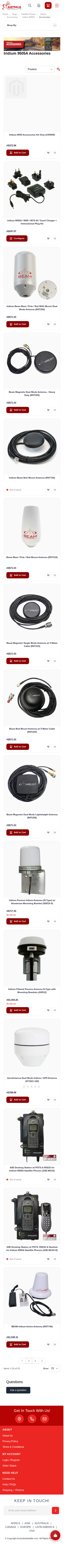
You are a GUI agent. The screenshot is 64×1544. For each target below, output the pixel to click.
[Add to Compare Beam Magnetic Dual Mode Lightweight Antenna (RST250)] (55, 832)
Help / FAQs (9, 1484)
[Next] (42, 1361)
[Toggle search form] (30, 5)
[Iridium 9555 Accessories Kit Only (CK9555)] (32, 103)
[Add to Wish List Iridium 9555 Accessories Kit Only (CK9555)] (48, 153)
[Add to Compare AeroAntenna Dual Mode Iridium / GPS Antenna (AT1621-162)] (55, 1100)
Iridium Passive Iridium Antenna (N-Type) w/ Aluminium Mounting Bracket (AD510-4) (32, 901)
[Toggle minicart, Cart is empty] (48, 5)
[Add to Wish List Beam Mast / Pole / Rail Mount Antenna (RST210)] (48, 575)
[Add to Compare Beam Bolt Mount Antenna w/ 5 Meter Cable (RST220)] (55, 747)
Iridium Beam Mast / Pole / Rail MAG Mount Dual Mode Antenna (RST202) (32, 307)
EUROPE (25, 1527)
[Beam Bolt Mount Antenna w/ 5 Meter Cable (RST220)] (32, 697)
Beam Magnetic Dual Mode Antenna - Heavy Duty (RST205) (32, 393)
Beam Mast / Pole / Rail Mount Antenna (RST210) (32, 557)
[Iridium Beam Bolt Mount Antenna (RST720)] (32, 446)
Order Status (9, 1465)
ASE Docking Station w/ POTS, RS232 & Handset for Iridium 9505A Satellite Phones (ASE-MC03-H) (32, 1248)
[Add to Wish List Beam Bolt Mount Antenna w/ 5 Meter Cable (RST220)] (48, 747)
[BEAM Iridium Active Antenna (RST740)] (32, 1295)
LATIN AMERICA (44, 1527)
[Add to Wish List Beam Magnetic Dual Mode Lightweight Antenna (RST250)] (48, 832)
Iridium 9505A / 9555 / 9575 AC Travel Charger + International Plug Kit (32, 222)
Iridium (43, 14)
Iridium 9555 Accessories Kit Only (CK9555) (32, 134)
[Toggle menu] (57, 5)
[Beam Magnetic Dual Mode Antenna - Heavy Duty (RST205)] (32, 361)
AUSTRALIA (42, 1523)
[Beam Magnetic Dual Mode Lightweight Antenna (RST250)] (32, 783)
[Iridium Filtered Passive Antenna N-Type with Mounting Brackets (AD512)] (32, 958)
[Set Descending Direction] (58, 69)
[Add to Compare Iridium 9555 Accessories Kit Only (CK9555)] (55, 153)
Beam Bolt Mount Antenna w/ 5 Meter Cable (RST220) (32, 730)
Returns (19, 1490)
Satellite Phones (28, 14)
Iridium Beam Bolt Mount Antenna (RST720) (32, 477)
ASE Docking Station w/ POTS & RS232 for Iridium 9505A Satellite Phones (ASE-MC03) (32, 1169)
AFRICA (15, 1523)
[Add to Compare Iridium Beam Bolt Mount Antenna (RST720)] (55, 490)
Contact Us (8, 1478)
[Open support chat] (55, 1535)
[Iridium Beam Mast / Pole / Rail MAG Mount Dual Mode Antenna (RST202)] (32, 275)
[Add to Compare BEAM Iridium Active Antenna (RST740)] (55, 1344)
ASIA (27, 1523)
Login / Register (11, 1460)
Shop (14, 14)
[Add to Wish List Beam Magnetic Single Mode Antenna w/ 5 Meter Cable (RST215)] (48, 661)
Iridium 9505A (28, 17)
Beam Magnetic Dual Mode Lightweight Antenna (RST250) (32, 816)
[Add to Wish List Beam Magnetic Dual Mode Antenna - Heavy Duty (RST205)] (48, 410)
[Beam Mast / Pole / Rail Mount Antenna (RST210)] (32, 526)
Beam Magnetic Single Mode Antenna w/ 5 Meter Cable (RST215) (32, 644)
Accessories (12, 17)
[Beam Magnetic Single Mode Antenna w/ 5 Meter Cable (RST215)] (32, 612)
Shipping (7, 1490)
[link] (22, 1361)
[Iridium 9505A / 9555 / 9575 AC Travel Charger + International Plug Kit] (32, 189)
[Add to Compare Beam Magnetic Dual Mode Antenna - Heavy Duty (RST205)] (55, 410)
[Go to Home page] (11, 5)
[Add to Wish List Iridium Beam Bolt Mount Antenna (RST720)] (48, 490)
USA (32, 1530)
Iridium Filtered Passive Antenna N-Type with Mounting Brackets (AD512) (32, 990)
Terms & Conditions (13, 1447)
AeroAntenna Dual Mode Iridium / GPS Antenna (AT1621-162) (32, 1079)
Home (5, 14)
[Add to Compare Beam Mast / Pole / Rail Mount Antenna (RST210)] (55, 575)
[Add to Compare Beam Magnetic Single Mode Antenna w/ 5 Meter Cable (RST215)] (55, 661)
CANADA (10, 1527)
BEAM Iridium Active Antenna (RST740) (32, 1326)
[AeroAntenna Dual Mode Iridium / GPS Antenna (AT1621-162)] (32, 1047)
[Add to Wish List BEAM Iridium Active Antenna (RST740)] (48, 1344)
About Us (7, 1435)
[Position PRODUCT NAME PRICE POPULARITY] (40, 69)
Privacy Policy (10, 1441)
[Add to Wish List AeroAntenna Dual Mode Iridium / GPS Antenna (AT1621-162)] (48, 1100)
